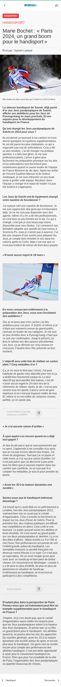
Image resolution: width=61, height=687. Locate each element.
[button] (5, 5)
